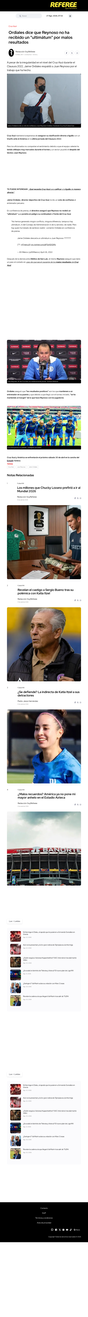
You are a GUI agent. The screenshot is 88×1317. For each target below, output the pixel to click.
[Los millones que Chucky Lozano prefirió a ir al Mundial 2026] (44, 542)
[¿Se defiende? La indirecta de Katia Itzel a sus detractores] (44, 746)
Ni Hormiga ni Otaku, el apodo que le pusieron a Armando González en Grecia (49, 933)
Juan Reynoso (21, 467)
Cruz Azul (11, 467)
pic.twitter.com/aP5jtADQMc (43, 244)
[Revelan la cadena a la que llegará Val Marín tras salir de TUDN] (15, 1000)
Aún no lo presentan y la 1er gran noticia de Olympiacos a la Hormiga (48, 945)
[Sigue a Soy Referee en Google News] (76, 1229)
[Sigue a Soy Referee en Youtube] (67, 1229)
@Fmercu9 (25, 244)
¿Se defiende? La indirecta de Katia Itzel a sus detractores (49, 693)
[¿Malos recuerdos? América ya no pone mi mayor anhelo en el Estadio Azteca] (44, 849)
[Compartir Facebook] (66, 53)
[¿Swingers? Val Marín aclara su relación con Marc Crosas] (15, 987)
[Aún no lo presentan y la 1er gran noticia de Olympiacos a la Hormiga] (15, 949)
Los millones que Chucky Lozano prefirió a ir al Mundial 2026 (48, 489)
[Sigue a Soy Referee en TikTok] (71, 1229)
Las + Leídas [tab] (14, 921)
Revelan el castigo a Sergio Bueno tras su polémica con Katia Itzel (46, 591)
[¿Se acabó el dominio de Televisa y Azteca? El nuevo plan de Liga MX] (15, 975)
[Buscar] (20, 16)
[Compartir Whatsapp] (77, 53)
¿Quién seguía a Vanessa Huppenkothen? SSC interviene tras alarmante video (50, 959)
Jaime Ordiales (33, 467)
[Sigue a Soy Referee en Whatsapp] (52, 1229)
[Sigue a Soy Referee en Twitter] (60, 1229)
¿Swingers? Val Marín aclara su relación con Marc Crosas (43, 983)
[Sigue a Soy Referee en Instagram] (63, 1229)
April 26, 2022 (46, 252)
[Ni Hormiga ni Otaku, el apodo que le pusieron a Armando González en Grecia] (15, 936)
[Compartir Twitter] (72, 53)
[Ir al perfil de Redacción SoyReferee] (11, 52)
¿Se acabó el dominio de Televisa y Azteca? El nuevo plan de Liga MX (48, 970)
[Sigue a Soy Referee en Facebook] (56, 1229)
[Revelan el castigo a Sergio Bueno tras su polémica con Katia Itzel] (44, 644)
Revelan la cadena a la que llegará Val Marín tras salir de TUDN (46, 996)
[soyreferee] (64, 5)
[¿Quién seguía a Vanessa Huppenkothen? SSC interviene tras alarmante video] (15, 962)
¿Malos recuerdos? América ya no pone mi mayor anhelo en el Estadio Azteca (46, 796)
